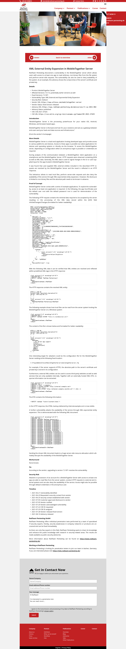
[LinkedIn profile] (102, 1)
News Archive (33, 638)
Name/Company (35, 578)
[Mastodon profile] (94, 1)
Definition (47, 632)
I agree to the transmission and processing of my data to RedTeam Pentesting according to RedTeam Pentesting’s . (60, 610)
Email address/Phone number (39, 585)
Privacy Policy (66, 648)
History (31, 634)
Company (58, 8)
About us (31, 632)
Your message (34, 592)
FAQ (45, 638)
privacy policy (48, 611)
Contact (103, 8)
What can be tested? (50, 634)
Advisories (66, 636)
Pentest (70, 8)
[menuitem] (59, 8)
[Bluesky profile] (96, 1)
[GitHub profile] (105, 1)
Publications (83, 8)
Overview (66, 632)
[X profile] (98, 1)
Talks (64, 638)
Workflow (47, 636)
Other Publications (68, 640)
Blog (64, 634)
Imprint (57, 648)
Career (95, 8)
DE (105, 4)
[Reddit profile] (104, 1)
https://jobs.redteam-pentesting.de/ (66, 551)
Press (30, 636)
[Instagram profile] (100, 1)
